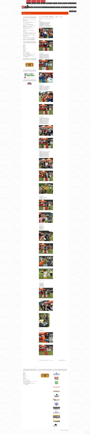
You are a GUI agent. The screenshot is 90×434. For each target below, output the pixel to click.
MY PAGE (24, 50)
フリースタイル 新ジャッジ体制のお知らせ (28, 30)
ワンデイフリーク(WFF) (26, 380)
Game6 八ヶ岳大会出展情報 (26, 24)
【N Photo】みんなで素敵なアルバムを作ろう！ (29, 55)
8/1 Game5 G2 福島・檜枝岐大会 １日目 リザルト (46, 360)
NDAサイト (24, 47)
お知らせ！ (24, 45)
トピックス (24, 44)
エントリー (24, 49)
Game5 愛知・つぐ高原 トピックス (27, 37)
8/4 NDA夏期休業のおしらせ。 (62, 360)
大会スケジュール (25, 48)
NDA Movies (24, 378)
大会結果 (24, 46)
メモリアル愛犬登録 (25, 56)
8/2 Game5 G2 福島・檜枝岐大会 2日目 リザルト (51, 16)
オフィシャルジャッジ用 (26, 379)
